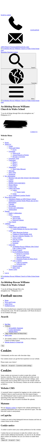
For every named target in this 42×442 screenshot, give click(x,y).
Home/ (7, 142)
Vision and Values (14, 148)
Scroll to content (6, 15)
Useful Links (13, 186)
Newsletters (12, 206)
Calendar (11, 204)
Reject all (4, 365)
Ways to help (17, 218)
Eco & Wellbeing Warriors (21, 252)
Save (17, 440)
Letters (15, 190)
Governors (12, 151)
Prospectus (12, 174)
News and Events (10, 302)
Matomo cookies (11, 408)
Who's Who (12, 172)
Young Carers (20, 192)
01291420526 (34, 30)
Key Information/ (10, 176)
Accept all (11, 365)
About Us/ (8, 144)
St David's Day (21, 264)
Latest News (8, 304)
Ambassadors (13, 209)
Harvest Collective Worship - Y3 (23, 236)
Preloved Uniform (18, 220)
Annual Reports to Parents (21, 155)
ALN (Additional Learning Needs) (19, 195)
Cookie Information (15, 330)
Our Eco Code (20, 255)
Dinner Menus (13, 185)
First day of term (18, 239)
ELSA (15, 149)
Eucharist (15, 243)
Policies (11, 181)
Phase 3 (15, 165)
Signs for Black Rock (23, 257)
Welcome (11, 171)
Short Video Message (19, 169)
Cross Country (17, 238)
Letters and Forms (14, 188)
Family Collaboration (15, 213)
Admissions (12, 167)
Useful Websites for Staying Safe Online (25, 229)
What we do (16, 153)
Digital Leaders (17, 266)
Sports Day (16, 241)
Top (3, 345)
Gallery (11, 231)
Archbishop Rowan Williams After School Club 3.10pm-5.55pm (26, 247)
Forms (14, 194)
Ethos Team (16, 268)
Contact (11, 179)
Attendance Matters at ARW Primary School (22, 199)
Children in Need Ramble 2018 (22, 234)
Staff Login (8, 335)
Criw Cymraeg (17, 260)
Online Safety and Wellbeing (17, 227)
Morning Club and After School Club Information (24, 178)
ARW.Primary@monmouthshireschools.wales (15, 47)
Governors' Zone (14, 158)
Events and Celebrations (16, 208)
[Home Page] (21, 102)
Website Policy (13, 331)
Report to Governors (22, 253)
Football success (10, 306)
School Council (17, 250)
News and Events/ (10, 197)
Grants (11, 146)
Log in (7, 273)
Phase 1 (15, 162)
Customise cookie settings (23, 365)
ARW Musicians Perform (20, 232)
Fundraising (16, 216)
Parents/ (7, 211)
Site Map (7, 324)
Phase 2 (15, 164)
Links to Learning (21, 262)
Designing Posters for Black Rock (26, 259)
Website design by (14, 342)
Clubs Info (12, 245)
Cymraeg (11, 225)
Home (6, 300)
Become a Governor (19, 157)
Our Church (12, 222)
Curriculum (12, 160)
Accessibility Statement (16, 328)
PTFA (10, 215)
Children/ (7, 223)
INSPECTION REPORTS (17, 183)
